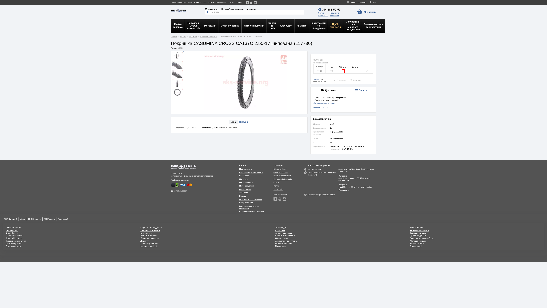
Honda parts (244, 176)
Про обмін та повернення (324, 108)
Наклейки (301, 26)
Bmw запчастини (13, 246)
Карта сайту (278, 189)
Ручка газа (280, 230)
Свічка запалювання (149, 238)
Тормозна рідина (14, 243)
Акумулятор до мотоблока (422, 238)
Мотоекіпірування (254, 26)
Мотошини (210, 26)
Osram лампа (281, 238)
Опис (233, 122)
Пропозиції (63, 219)
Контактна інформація (217, 2)
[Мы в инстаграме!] (255, 2)
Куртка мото (146, 233)
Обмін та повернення (197, 2)
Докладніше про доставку (324, 103)
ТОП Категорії (10, 219)
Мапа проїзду (343, 190)
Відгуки (239, 2)
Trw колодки (280, 227)
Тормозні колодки (418, 233)
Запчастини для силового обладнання (353, 26)
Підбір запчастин (336, 25)
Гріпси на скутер (13, 227)
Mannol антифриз (148, 235)
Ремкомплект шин (283, 243)
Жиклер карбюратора (16, 241)
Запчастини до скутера (286, 241)
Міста (22, 219)
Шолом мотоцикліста (285, 235)
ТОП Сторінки (34, 219)
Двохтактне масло (14, 235)
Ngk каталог (280, 246)
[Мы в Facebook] (247, 2)
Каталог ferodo (417, 243)
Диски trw (144, 241)
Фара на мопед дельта (151, 227)
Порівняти (357, 80)
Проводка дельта (418, 235)
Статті (231, 2)
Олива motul (416, 246)
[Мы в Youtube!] (251, 2)
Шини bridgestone (14, 238)
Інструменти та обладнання (319, 26)
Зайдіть (316, 79)
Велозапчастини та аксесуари (373, 25)
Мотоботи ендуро (418, 241)
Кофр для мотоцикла (150, 230)
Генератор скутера (149, 243)
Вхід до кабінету (280, 169)
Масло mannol (416, 227)
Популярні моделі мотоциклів (193, 26)
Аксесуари (286, 26)
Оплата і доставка (178, 2)
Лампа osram (12, 230)
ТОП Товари (49, 219)
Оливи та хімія (272, 26)
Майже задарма (178, 25)
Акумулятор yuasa (283, 233)
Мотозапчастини (230, 26)
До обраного (342, 80)
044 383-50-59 (331, 9)
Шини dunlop (12, 233)
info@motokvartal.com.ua (325, 195)
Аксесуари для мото (419, 230)
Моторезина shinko (149, 246)
